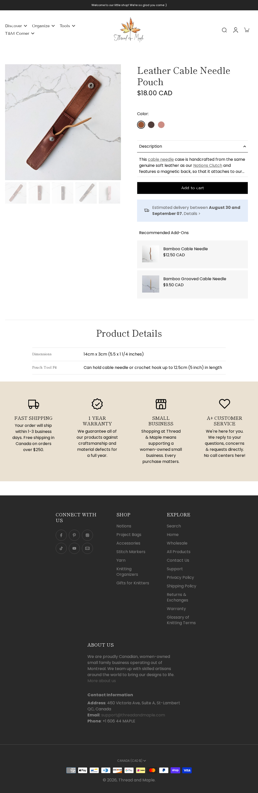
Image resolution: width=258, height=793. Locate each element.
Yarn (120, 560)
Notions (123, 526)
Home (173, 534)
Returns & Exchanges (177, 597)
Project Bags (128, 534)
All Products (178, 552)
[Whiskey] (141, 124)
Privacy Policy (180, 577)
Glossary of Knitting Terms (181, 620)
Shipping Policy (181, 586)
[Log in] (235, 29)
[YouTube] (74, 548)
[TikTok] (61, 548)
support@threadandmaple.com (133, 715)
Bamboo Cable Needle (185, 249)
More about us (101, 681)
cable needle (161, 159)
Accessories (128, 543)
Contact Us (178, 560)
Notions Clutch (207, 165)
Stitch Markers (130, 552)
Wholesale (177, 543)
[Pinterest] (74, 535)
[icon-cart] (246, 30)
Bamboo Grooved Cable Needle (194, 279)
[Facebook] (61, 535)
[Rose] (161, 124)
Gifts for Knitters (132, 583)
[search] (224, 30)
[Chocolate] (151, 124)
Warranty (176, 609)
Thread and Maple (136, 780)
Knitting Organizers (127, 571)
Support (175, 569)
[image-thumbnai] (15, 193)
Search (174, 526)
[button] (150, 104)
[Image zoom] (63, 122)
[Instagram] (87, 535)
